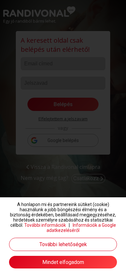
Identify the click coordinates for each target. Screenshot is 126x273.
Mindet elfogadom (63, 262)
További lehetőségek (63, 244)
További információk (45, 225)
